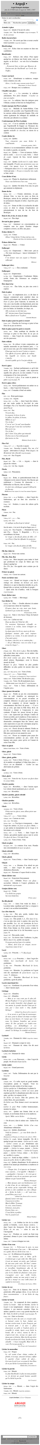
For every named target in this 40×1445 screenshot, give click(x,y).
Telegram (28, 1397)
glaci (32, 678)
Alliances (14, 975)
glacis (32, 681)
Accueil (3, 13)
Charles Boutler (23, 1443)
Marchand (27, 952)
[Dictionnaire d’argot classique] (20, 1418)
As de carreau (9, 34)
